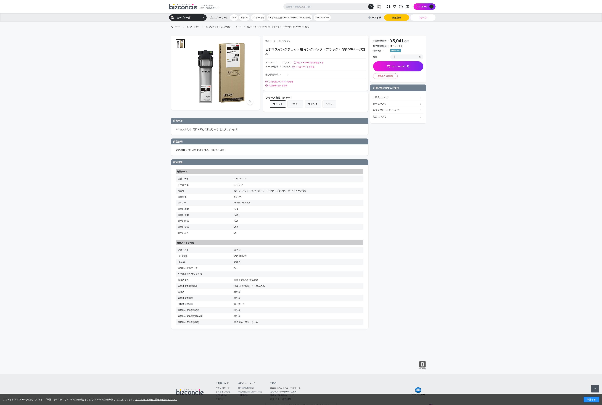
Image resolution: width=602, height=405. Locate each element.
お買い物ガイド (223, 387)
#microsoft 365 (322, 17)
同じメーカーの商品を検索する (310, 62)
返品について (379, 116)
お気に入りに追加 (385, 75)
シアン (329, 103)
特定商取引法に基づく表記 (250, 391)
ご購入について (380, 97)
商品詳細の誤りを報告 (278, 85)
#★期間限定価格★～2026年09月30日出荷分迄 (289, 17)
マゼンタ (313, 103)
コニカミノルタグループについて (285, 387)
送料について (379, 103)
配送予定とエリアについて (386, 110)
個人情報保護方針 (246, 387)
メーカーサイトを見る (305, 66)
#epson (244, 17)
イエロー (295, 103)
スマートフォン (422, 365)
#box (233, 17)
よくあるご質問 (223, 391)
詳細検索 (379, 6)
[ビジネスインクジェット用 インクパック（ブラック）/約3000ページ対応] (221, 72)
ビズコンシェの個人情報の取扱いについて (156, 399)
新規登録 (396, 17)
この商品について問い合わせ (281, 81)
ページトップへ (595, 388)
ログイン (423, 17)
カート (426, 6)
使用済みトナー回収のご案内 (283, 391)
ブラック (278, 103)
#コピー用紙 (258, 17)
